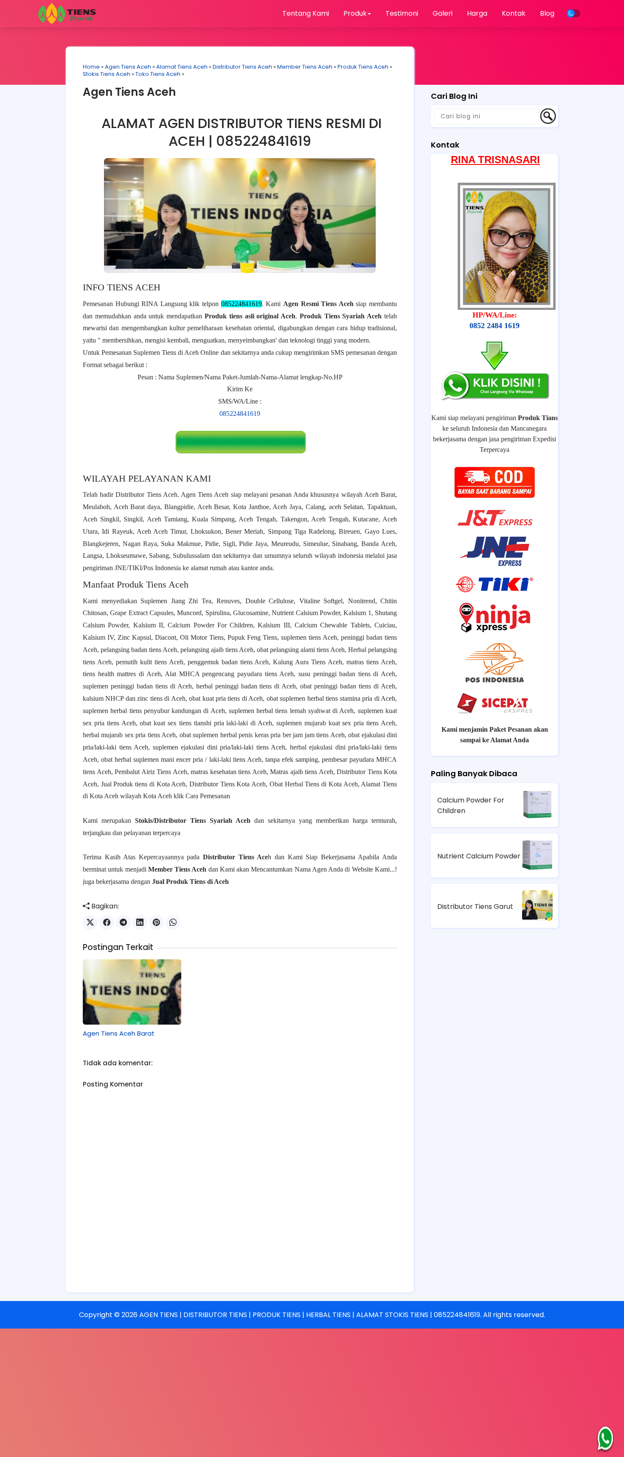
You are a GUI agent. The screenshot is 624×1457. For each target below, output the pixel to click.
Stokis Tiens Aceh (106, 74)
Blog (547, 13)
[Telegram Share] (123, 922)
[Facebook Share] (106, 922)
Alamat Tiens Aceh (182, 67)
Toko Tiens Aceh (157, 74)
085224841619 (239, 413)
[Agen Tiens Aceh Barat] (132, 992)
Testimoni (401, 13)
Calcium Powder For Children (470, 805)
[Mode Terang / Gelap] (573, 13)
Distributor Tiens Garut (475, 906)
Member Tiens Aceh (304, 67)
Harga (477, 13)
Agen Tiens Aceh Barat (119, 1033)
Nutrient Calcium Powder (478, 856)
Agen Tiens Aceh (128, 67)
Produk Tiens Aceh (362, 67)
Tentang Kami (305, 13)
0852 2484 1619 (494, 325)
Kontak (514, 13)
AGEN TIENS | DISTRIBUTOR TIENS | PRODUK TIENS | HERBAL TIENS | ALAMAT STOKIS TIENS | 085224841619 (309, 1315)
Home (91, 67)
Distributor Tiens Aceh (242, 67)
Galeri (443, 13)
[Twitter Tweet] (90, 922)
